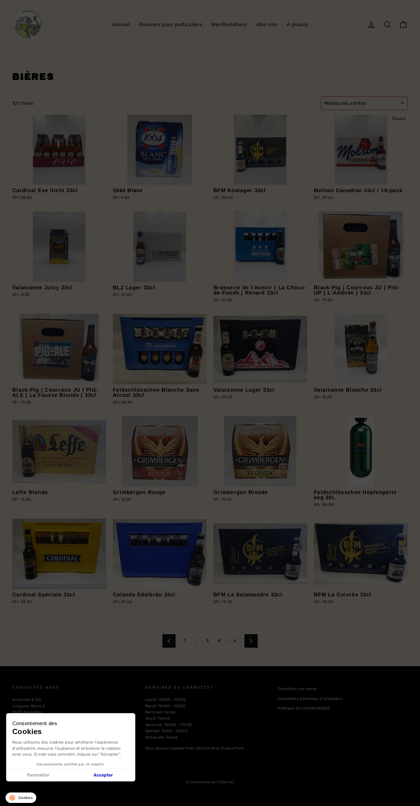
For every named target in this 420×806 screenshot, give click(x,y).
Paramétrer (38, 775)
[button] (21, 797)
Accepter (103, 775)
